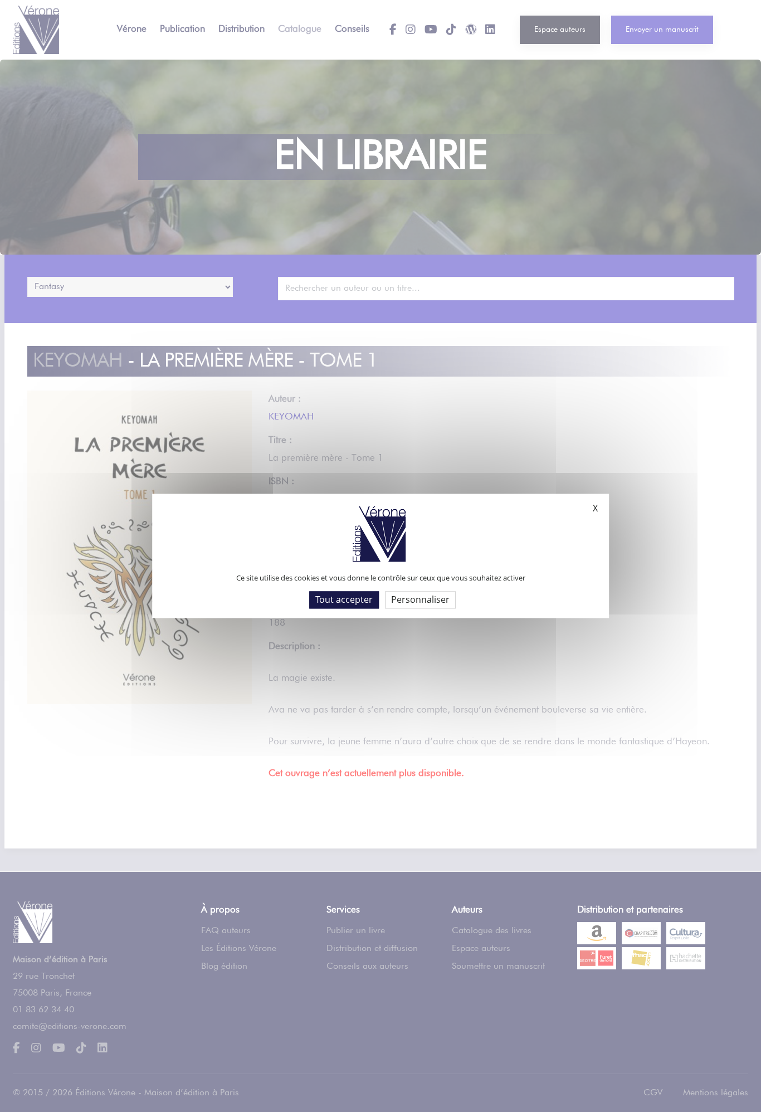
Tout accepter (344, 599)
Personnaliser (420, 599)
